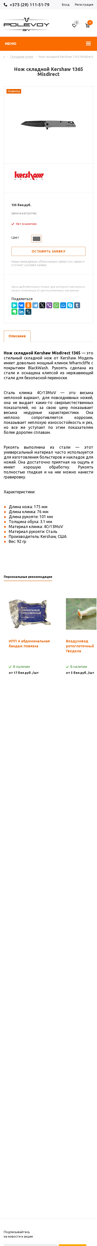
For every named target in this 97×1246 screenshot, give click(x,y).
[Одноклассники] (28, 305)
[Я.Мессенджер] (14, 305)
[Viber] (49, 305)
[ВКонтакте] (21, 305)
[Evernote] (14, 312)
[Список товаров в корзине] (90, 27)
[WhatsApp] (56, 305)
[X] (42, 305)
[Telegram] (35, 305)
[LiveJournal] (28, 312)
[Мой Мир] (63, 305)
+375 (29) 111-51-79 (29, 4)
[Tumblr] (77, 305)
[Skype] (70, 305)
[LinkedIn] (21, 312)
